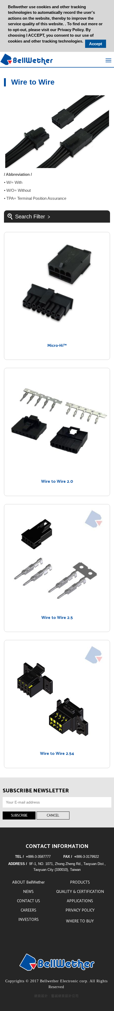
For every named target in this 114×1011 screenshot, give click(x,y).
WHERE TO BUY (80, 921)
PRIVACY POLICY (80, 910)
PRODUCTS (80, 882)
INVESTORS (28, 919)
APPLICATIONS (80, 901)
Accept (95, 43)
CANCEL (53, 816)
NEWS (28, 891)
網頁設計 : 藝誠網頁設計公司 (56, 996)
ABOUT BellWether (28, 882)
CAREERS (28, 910)
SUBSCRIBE (19, 816)
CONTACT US (28, 901)
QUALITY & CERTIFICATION (80, 891)
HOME (26, 59)
